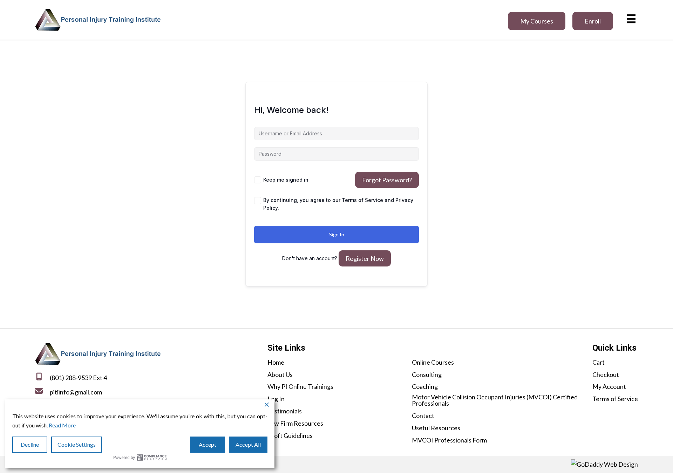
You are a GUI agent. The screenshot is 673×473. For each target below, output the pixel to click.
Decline (30, 444)
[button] (536, 21)
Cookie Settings (76, 444)
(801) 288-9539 (71, 377)
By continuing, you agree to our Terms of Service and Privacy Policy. (338, 204)
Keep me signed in (285, 180)
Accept (207, 444)
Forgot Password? (387, 180)
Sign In (336, 234)
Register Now (365, 258)
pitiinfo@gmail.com (76, 392)
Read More (62, 425)
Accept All (248, 444)
